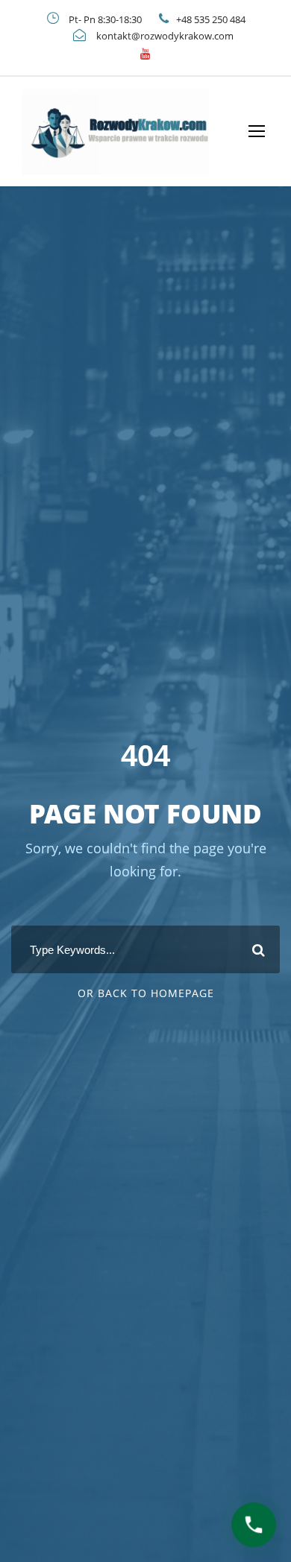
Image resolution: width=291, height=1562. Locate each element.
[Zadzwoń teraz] (253, 1524)
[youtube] (145, 53)
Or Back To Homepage (146, 993)
